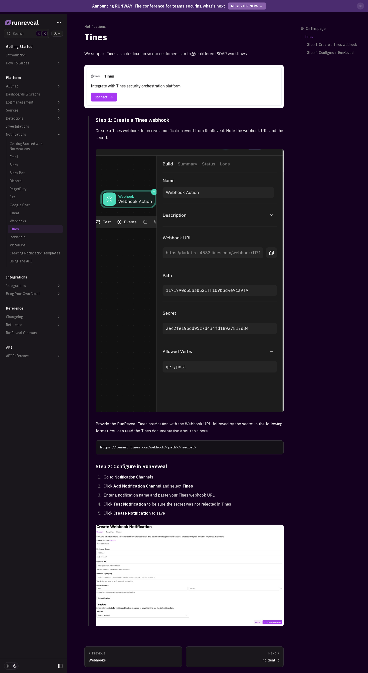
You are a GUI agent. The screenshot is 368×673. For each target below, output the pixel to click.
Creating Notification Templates (35, 253)
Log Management (20, 102)
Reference (14, 325)
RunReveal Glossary (21, 333)
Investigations (17, 126)
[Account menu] (57, 34)
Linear (14, 213)
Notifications (16, 134)
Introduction (16, 55)
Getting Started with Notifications (26, 146)
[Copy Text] (277, 446)
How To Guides (17, 63)
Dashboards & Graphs (23, 94)
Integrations (16, 285)
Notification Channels (133, 476)
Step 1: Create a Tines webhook (132, 120)
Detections (14, 118)
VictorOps (18, 245)
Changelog (14, 317)
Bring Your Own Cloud (23, 294)
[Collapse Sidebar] (60, 666)
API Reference (17, 356)
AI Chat (12, 86)
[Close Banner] (360, 6)
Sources (12, 110)
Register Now (247, 6)
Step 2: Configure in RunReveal (131, 466)
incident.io (18, 237)
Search (29, 33)
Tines (14, 229)
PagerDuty (18, 189)
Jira (13, 197)
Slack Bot (17, 173)
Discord (16, 181)
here (204, 430)
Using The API (21, 261)
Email (14, 157)
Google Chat (20, 205)
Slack (14, 165)
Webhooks (18, 221)
